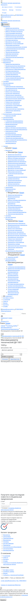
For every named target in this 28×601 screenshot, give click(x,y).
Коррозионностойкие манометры (15, 38)
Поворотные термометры (12, 102)
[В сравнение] (2, 334)
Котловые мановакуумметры (13, 134)
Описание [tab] (5, 359)
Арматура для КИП (10, 116)
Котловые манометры (11, 40)
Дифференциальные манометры (14, 35)
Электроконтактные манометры (14, 57)
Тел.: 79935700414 (21, 581)
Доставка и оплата (7, 7)
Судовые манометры (11, 50)
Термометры (6, 85)
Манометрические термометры (14, 97)
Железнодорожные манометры (14, 36)
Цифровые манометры (11, 54)
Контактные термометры (12, 93)
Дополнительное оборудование (12, 114)
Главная (3, 326)
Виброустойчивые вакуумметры (14, 67)
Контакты (18, 10)
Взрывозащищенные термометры (15, 88)
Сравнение (8, 296)
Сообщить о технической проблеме (13, 575)
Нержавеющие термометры (13, 100)
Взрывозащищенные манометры (14, 30)
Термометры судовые (11, 107)
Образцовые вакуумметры (12, 73)
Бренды (11, 10)
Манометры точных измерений (14, 43)
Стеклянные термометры (12, 103)
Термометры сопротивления (13, 105)
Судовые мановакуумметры (13, 136)
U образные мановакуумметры (14, 121)
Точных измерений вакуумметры (14, 78)
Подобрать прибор (11, 326)
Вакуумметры (7, 62)
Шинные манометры (11, 55)
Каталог (6, 24)
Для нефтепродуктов (11, 90)
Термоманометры (8, 61)
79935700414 (19, 15)
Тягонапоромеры (8, 117)
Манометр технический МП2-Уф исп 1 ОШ (14, 457)
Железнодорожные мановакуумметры (16, 129)
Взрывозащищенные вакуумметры (15, 66)
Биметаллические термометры (14, 86)
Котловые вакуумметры (12, 71)
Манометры (6, 26)
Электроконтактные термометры (14, 109)
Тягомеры (6, 81)
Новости (4, 10)
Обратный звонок (6, 17)
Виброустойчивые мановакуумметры (16, 128)
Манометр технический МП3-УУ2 (13, 386)
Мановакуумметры (8, 119)
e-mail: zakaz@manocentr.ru (8, 581)
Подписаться (5, 506)
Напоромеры (7, 59)
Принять (3, 600)
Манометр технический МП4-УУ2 (13, 414)
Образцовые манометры (12, 45)
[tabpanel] (14, 428)
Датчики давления (8, 83)
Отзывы (4, 13)
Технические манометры (12, 52)
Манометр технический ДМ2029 (14, 471)
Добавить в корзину (7, 356)
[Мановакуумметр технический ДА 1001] (12, 336)
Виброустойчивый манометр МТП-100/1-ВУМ (13, 487)
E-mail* (3, 501)
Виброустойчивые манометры (14, 31)
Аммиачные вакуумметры (12, 64)
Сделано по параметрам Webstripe (11, 585)
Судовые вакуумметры (11, 74)
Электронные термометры (12, 110)
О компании (18, 7)
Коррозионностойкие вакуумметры (15, 69)
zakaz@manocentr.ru (8, 15)
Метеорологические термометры (14, 98)
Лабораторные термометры (13, 95)
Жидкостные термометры (12, 91)
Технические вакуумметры (12, 76)
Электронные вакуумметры (13, 79)
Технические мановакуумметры (14, 138)
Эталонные (8, 112)
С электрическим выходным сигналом (16, 47)
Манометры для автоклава (13, 42)
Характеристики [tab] (14, 359)
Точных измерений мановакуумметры (16, 140)
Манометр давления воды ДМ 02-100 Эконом (13, 442)
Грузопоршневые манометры (13, 33)
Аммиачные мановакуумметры (14, 122)
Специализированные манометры (15, 48)
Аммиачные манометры (12, 28)
